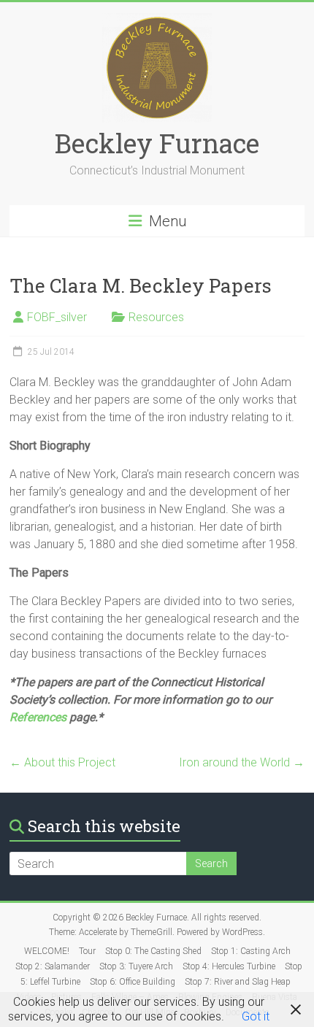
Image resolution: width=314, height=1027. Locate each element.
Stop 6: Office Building (132, 982)
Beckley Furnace (157, 143)
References (37, 717)
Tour (87, 951)
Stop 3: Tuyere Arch (136, 966)
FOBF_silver (57, 317)
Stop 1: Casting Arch (251, 951)
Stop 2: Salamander (52, 966)
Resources (156, 317)
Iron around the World (242, 762)
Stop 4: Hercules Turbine (229, 966)
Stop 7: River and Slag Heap (238, 982)
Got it (255, 1016)
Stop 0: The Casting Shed (153, 951)
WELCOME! (46, 951)
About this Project (62, 762)
